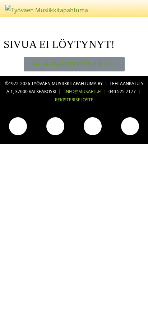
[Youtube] (93, 126)
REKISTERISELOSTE (74, 100)
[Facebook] (18, 126)
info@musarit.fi (83, 91)
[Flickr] (130, 126)
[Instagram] (55, 126)
